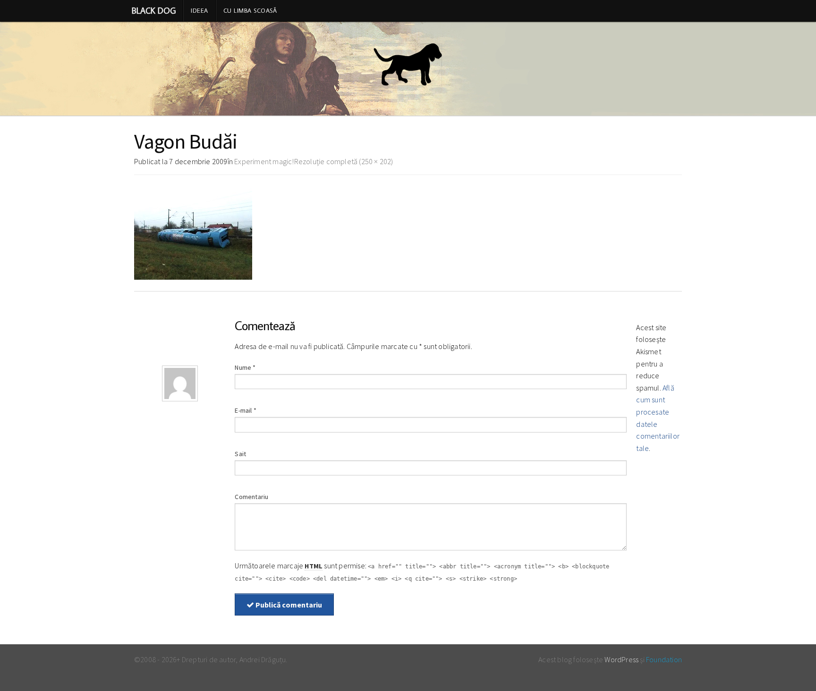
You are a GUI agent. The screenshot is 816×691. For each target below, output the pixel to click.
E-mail (245, 410)
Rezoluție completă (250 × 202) (343, 161)
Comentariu (251, 496)
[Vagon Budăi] (193, 231)
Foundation (664, 659)
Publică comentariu (288, 604)
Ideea (199, 10)
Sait (240, 454)
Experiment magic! (264, 161)
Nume (245, 367)
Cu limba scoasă (250, 10)
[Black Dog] (408, 69)
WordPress (621, 659)
